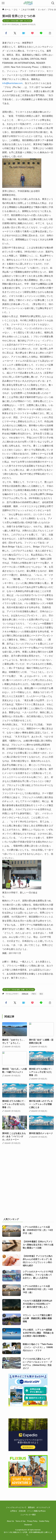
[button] (6, 33)
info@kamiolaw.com (12, 83)
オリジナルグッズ (43, 1507)
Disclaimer (28, 1524)
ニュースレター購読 (28, 1514)
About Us (10, 1521)
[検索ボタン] (53, 3)
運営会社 (31, 1507)
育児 (41, 994)
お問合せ (13, 1511)
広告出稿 (22, 1511)
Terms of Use (20, 1521)
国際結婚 (25, 994)
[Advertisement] (28, 1184)
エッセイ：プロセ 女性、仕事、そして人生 (17, 21)
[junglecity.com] (28, 3)
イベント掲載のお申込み (36, 1511)
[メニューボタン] (3, 3)
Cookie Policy (44, 1521)
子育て (34, 994)
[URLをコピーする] (50, 33)
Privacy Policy (32, 1521)
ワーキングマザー (12, 994)
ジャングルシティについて (16, 1507)
